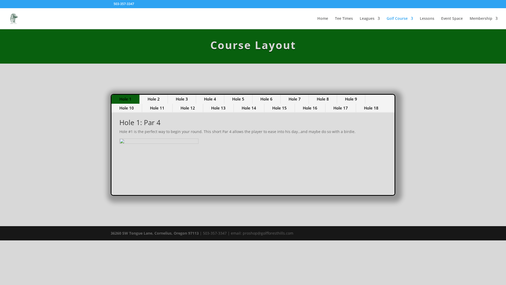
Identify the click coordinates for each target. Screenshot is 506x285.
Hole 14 (249, 108)
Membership (481, 19)
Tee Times (344, 19)
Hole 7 (295, 99)
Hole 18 (371, 108)
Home (322, 19)
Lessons (427, 19)
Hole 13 (218, 108)
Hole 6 (266, 99)
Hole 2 (154, 99)
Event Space (452, 19)
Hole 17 (340, 108)
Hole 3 (182, 99)
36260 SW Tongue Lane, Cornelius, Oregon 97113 (155, 233)
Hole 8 (323, 99)
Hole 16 (310, 108)
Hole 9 (351, 99)
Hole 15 (279, 108)
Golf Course (397, 19)
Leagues (367, 19)
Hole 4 (210, 99)
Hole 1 (125, 99)
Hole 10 (126, 108)
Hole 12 (188, 108)
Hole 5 (238, 99)
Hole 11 (157, 108)
